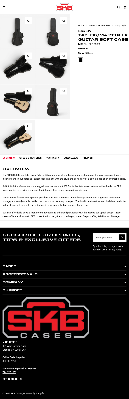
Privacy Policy (114, 249)
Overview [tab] (9, 158)
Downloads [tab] (71, 158)
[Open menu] (4, 7)
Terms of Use (99, 249)
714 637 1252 (9, 372)
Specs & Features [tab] (30, 158)
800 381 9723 (9, 360)
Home (81, 25)
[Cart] (125, 7)
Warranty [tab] (52, 158)
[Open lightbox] (28, 20)
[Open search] (118, 7)
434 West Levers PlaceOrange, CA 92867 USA (14, 347)
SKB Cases (16, 393)
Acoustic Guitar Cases (99, 25)
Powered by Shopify (33, 393)
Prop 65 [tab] (88, 158)
